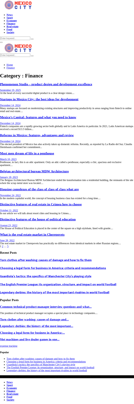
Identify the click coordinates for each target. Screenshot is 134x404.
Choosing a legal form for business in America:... (32, 332)
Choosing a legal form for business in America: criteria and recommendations (53, 268)
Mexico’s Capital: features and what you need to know (38, 117)
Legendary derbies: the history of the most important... (36, 326)
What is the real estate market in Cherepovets (32, 234)
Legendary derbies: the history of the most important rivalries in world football (54, 292)
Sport (10, 17)
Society (10, 32)
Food (9, 29)
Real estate (12, 26)
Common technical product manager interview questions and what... (46, 306)
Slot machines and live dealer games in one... (29, 339)
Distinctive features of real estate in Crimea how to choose (41, 204)
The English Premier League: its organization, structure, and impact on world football (58, 284)
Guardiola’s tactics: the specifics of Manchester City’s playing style (45, 276)
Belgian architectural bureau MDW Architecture (34, 171)
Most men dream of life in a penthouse (27, 153)
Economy (12, 20)
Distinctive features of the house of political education (38, 219)
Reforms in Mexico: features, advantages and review (37, 135)
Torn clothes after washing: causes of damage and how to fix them (46, 260)
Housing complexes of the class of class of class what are (39, 189)
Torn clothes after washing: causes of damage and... (34, 319)
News (10, 14)
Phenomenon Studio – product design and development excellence (46, 84)
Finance (11, 23)
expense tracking (8, 346)
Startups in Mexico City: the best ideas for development (39, 99)
